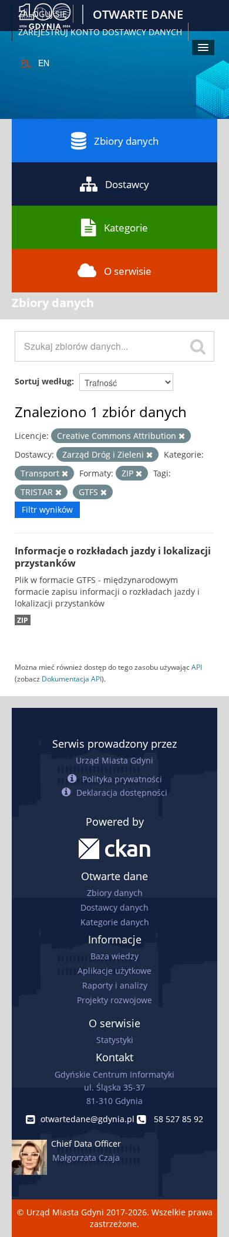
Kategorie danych (114, 922)
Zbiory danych (126, 141)
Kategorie (126, 227)
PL (26, 63)
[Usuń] (182, 436)
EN (43, 63)
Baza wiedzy (114, 956)
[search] (198, 346)
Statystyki (114, 1039)
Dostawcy (127, 184)
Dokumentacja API (72, 678)
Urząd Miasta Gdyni (114, 760)
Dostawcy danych (114, 907)
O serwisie (127, 271)
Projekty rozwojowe (114, 1000)
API (196, 667)
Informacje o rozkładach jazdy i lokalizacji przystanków (113, 557)
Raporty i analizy (114, 985)
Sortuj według (43, 381)
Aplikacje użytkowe (114, 970)
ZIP (22, 620)
